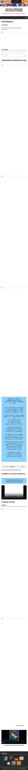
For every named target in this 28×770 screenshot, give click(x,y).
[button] (26, 18)
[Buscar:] (14, 55)
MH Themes (23, 768)
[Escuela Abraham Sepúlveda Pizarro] (14, 5)
